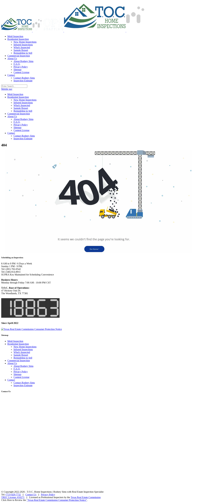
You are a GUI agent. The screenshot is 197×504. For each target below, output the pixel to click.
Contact (11, 380)
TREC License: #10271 (12, 497)
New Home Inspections (25, 346)
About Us (12, 363)
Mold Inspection (15, 341)
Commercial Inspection (18, 360)
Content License (21, 377)
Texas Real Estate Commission (86, 497)
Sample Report (21, 355)
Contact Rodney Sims (24, 382)
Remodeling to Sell (23, 357)
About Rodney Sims (23, 366)
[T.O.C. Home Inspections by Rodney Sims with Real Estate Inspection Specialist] (32, 31)
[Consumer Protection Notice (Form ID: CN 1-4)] (31, 329)
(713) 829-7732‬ (13, 494)
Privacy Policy (21, 371)
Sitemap (17, 374)
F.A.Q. (17, 369)
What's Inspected (22, 352)
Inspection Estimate (23, 385)
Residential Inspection (18, 344)
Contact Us (30, 494)
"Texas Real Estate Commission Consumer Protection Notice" (57, 500)
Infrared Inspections (23, 349)
